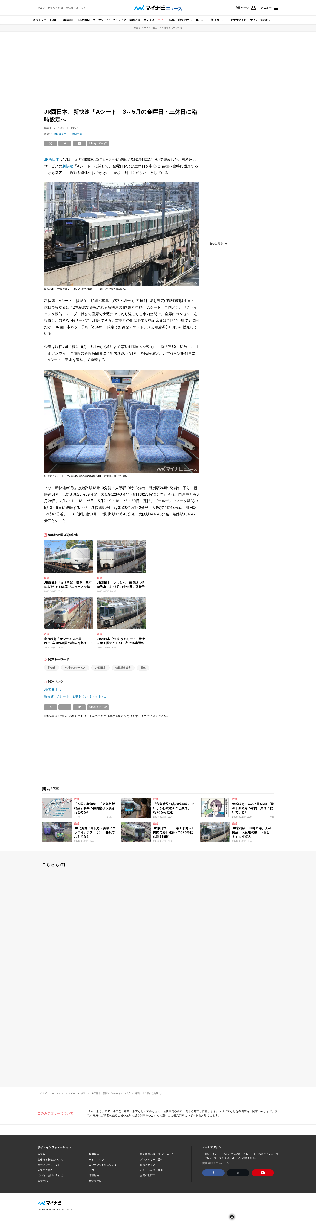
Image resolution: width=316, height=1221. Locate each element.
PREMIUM (83, 19)
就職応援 (134, 19)
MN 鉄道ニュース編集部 (68, 134)
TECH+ (54, 19)
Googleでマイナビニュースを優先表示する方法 (158, 27)
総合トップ (39, 19)
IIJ (197, 19)
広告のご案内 (45, 1170)
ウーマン (98, 19)
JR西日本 (51, 159)
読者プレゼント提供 (49, 1164)
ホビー (162, 19)
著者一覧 (43, 1180)
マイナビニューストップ (50, 1093)
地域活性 (183, 19)
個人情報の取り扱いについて (156, 1154)
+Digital (68, 19)
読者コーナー (219, 19)
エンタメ (149, 19)
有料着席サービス (75, 667)
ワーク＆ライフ (116, 19)
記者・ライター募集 (151, 1170)
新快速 (67, 166)
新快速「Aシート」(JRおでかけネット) (73, 696)
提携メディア (147, 1164)
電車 (143, 667)
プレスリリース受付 (151, 1159)
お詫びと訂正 (147, 1175)
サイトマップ (96, 1159)
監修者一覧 (95, 1180)
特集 (172, 19)
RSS (91, 1170)
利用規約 (94, 1154)
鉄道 (83, 1093)
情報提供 (94, 1175)
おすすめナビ (239, 19)
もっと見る (216, 243)
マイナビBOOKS (260, 19)
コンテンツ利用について (103, 1164)
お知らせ (43, 1154)
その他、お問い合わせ (50, 1175)
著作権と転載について (50, 1159)
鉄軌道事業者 (123, 667)
